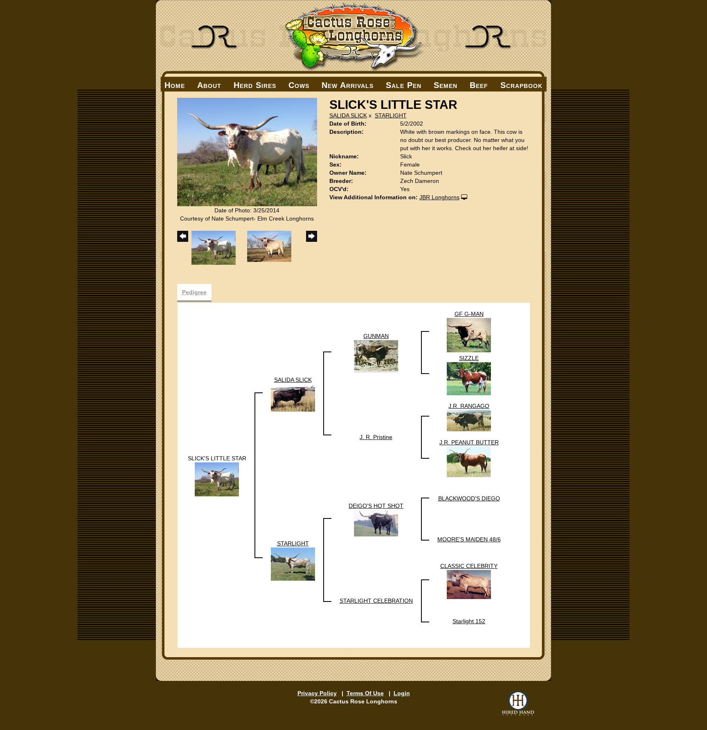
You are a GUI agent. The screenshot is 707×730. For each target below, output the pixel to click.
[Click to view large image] (247, 151)
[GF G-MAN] (469, 334)
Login (402, 693)
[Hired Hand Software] (518, 703)
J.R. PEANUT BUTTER (469, 442)
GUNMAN (376, 336)
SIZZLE (469, 358)
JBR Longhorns (439, 197)
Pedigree (194, 292)
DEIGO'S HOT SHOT (376, 505)
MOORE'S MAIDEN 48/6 (469, 539)
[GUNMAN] (376, 356)
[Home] (353, 35)
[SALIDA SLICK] (293, 397)
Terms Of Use (365, 693)
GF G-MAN (469, 314)
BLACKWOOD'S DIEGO (469, 498)
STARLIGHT (391, 115)
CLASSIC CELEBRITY (469, 566)
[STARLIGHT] (293, 563)
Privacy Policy (317, 693)
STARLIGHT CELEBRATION (376, 600)
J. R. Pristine (376, 437)
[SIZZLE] (469, 378)
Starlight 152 (469, 621)
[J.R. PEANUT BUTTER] (469, 461)
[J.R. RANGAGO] (469, 420)
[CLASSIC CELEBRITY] (469, 584)
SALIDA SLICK (348, 115)
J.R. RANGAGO (468, 406)
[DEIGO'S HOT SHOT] (376, 522)
